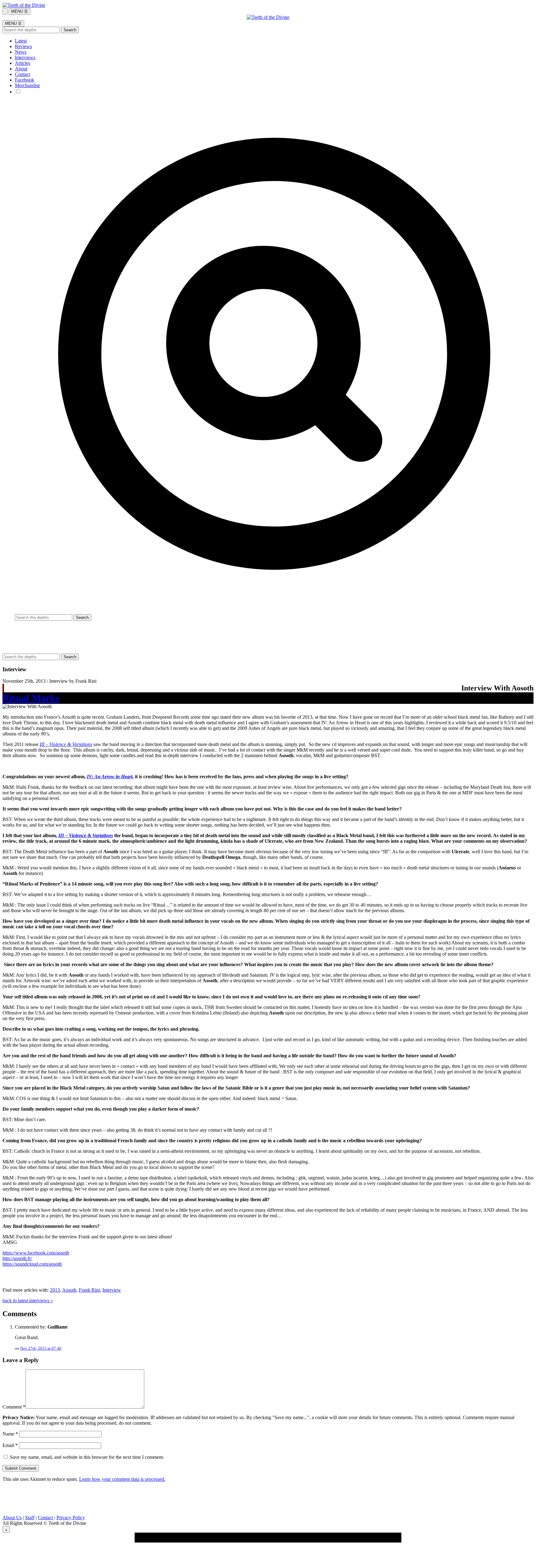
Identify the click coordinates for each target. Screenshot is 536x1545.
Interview (111, 1290)
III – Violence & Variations (66, 744)
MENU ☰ (19, 11)
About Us (12, 1517)
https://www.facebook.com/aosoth (35, 1252)
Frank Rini (89, 1290)
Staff (29, 1517)
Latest (21, 40)
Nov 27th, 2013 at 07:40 (40, 1348)
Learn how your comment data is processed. (122, 1479)
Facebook (24, 79)
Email (10, 1445)
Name (10, 1433)
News (20, 52)
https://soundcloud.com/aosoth (32, 1264)
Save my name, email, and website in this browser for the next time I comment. (87, 1457)
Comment (13, 1407)
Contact (22, 74)
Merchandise (27, 85)
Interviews (25, 57)
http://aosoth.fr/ (17, 1258)
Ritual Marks (31, 698)
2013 (55, 1290)
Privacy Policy (70, 1517)
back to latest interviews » (27, 1300)
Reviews (23, 46)
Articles (22, 63)
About (21, 68)
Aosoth (69, 1290)
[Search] (4, 11)
